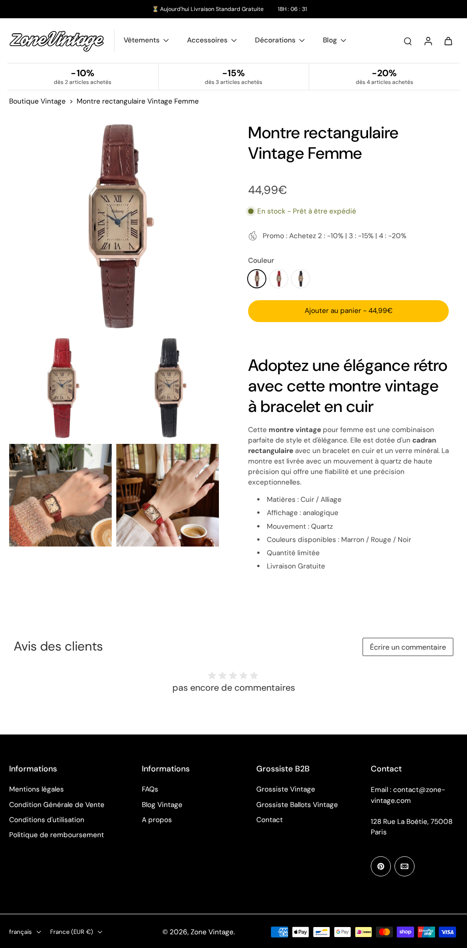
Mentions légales (36, 789)
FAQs (150, 789)
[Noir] (300, 278)
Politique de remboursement (56, 834)
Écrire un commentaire (408, 647)
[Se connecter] (428, 40)
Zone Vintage (212, 932)
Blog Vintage (162, 804)
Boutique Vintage (37, 101)
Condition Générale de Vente (56, 804)
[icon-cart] (448, 40)
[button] (348, 311)
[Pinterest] (381, 866)
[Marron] (256, 278)
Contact (269, 819)
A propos (157, 819)
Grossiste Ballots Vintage (297, 804)
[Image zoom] (114, 227)
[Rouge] (278, 278)
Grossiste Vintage (285, 789)
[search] (408, 40)
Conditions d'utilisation (46, 819)
